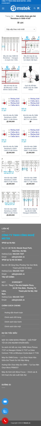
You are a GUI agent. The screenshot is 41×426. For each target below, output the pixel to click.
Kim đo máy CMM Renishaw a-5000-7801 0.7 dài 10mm (30, 180)
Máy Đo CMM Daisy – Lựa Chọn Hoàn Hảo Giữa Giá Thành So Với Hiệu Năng (19, 359)
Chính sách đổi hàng (13, 317)
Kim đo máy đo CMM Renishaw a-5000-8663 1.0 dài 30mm (10, 117)
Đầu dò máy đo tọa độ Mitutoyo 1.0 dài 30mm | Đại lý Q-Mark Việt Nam (10, 88)
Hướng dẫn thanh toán (14, 313)
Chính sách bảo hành (13, 322)
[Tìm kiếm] (34, 8)
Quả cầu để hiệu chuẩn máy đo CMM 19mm (30, 87)
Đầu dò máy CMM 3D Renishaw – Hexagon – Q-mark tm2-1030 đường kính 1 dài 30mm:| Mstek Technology (10, 58)
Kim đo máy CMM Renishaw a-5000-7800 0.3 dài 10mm (10, 211)
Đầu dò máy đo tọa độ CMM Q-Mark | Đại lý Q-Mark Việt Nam (30, 58)
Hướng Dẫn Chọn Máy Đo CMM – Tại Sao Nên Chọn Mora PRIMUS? (20, 366)
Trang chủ (9, 16)
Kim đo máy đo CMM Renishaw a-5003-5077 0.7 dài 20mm (30, 117)
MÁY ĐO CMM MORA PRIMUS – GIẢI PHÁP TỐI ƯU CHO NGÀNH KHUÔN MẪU (19, 341)
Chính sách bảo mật (13, 326)
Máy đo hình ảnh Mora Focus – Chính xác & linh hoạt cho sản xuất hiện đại (19, 373)
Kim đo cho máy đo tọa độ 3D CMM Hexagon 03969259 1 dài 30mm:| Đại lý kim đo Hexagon (30, 211)
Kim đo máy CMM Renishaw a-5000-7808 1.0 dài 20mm (30, 148)
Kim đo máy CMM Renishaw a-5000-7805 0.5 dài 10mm (10, 180)
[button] (3, 8)
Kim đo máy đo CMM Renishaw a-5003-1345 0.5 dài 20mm (10, 148)
